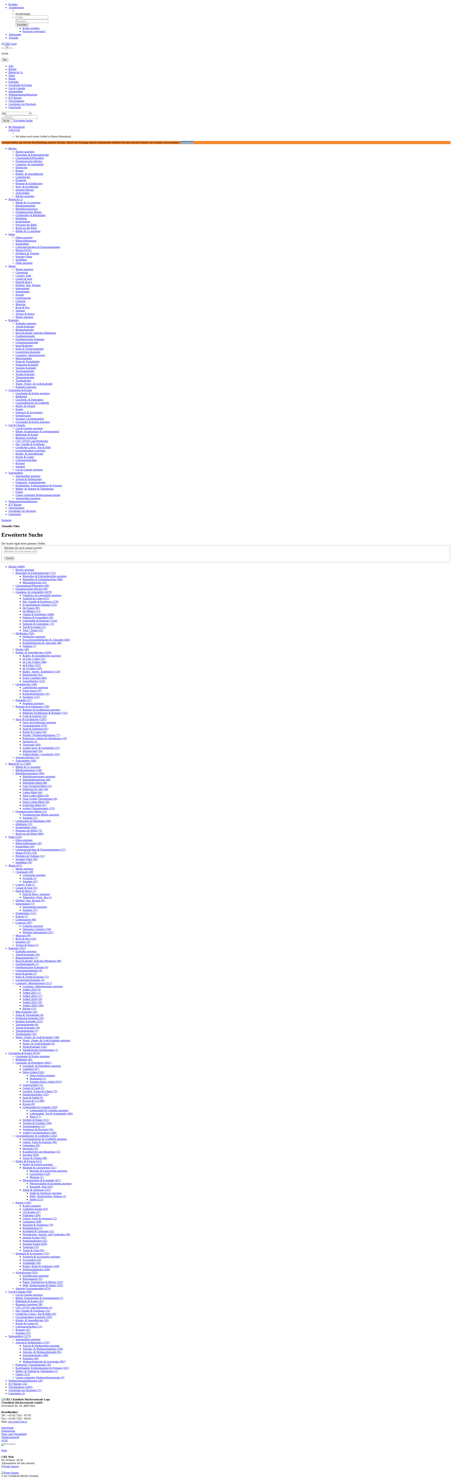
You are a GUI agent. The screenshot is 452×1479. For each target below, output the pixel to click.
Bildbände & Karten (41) (29, 1301)
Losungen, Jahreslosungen (30, 355)
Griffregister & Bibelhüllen (31, 215)
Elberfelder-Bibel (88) (35, 782)
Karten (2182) (23, 1202)
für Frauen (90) (31, 607)
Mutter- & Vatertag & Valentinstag (35, 488)
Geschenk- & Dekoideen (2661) (33, 1062)
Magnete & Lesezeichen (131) (39, 1167)
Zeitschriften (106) (26, 760)
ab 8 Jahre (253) (32, 665)
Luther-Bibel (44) (32, 792)
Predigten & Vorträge (27, 253)
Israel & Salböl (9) (33, 1097)
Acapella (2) (29, 878)
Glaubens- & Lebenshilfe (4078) (34, 592)
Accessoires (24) (32, 1259)
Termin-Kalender (25, 374)
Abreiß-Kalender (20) (28, 954)
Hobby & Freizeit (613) (29, 1161)
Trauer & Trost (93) (33, 1250)
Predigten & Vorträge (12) (30, 856)
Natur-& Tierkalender (28, 361)
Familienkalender (25, 336)
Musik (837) (15, 865)
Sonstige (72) (30, 817)
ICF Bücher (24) (17, 1383)
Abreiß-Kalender (25, 326)
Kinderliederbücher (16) (36, 693)
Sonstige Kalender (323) (29, 1021)
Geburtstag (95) (31, 1145)
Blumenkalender (25, 329)
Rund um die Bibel (26, 227)
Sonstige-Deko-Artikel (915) (46, 1081)
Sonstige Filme (24, 256)
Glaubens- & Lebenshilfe (30, 164)
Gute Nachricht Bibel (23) (37, 786)
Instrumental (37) (25, 903)
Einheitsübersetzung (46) (36, 779)
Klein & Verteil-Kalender (30, 348)
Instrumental (22, 288)
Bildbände (21, 396)
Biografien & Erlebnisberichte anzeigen (45, 576)
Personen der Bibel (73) (29, 830)
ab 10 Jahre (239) (32, 668)
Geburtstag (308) (32, 1221)
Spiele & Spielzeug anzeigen (46, 1193)
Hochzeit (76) (30, 1148)
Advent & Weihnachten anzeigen (41, 1345)
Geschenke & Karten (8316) (24, 1053)
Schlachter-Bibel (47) (34, 805)
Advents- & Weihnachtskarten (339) (43, 1348)
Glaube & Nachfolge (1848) (38, 614)
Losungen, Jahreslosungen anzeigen (43, 986)
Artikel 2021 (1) (32, 992)
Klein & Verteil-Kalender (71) (32, 976)
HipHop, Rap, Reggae (28, 285)
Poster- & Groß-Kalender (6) (39, 1043)
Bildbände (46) (24, 1059)
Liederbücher (23, 177)
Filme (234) (15, 836)
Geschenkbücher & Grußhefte (32, 402)
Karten (19, 409)
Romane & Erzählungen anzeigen (41, 709)
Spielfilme (21, 259)
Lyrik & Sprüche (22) (35, 716)
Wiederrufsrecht (10, 1437)
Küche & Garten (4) (27, 1323)
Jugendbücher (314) (34, 681)
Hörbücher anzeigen (34, 636)
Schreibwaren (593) (27, 1272)
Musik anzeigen (24, 269)
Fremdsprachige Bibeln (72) (31, 811)
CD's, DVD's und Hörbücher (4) (34, 1307)
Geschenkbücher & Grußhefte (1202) (36, 1135)
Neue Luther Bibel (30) (36, 795)
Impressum (7, 1427)
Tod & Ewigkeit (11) (34, 627)
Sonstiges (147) (31, 697)
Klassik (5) (22, 916)
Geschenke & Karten (20, 85)
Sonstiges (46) (30, 1358)
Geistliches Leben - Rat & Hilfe (33, 447)
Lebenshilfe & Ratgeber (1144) (40, 620)
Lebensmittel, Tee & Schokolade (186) (51, 1113)
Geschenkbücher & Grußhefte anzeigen (45, 1139)
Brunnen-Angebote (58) (29, 1304)
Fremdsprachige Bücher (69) (31, 588)
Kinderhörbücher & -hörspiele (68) (42, 642)
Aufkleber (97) (31, 1069)
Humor (19, 170)
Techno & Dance (25, 313)
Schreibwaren (23, 415)
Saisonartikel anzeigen (28, 476)
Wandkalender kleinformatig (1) (40, 1049)
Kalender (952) (16, 948)
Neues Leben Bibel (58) (36, 801)
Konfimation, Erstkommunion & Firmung (39, 485)
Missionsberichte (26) (35, 582)
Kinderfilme (22, 243)
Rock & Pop (22, 307)
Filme (11, 75)
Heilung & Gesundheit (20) (38, 617)
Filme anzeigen (24, 237)
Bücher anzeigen (25, 151)
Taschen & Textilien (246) (37, 1123)
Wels (4, 1450)
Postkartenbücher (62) (35, 1240)
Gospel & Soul (24, 278)
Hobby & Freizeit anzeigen (38, 1164)
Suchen (9, 558)
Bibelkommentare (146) (29, 770)
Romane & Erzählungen (29, 183)
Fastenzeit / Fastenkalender (31, 482)
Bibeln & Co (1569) (19, 763)
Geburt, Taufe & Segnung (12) (40, 1218)
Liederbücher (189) (26, 684)
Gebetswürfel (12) (33, 1084)
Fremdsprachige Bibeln (28, 212)
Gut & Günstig (16, 88)
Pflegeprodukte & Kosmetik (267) (42, 1180)
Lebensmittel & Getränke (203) (40, 1107)
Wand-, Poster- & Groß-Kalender (34, 383)
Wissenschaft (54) (32, 751)
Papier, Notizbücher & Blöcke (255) (43, 1282)
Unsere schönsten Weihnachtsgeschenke (38, 495)
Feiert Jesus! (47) (32, 690)
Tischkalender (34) (26, 1034)
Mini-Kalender (24, 358)
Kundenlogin (16, 7)
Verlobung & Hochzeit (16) (38, 1129)
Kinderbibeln (23, 221)
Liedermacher (23, 297)
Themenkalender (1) (27, 1030)
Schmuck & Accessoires (29, 412)
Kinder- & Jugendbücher (29, 173)
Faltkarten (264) (31, 1215)
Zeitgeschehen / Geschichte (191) (41, 754)
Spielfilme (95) (24, 862)
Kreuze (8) (29, 1104)
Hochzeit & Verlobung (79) (38, 1224)
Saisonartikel (15, 91)
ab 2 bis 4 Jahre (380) (35, 662)
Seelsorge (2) (30, 741)
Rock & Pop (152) (26, 938)
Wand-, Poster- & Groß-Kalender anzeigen (46, 1040)
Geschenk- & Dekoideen (29, 399)
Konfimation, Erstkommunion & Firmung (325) (42, 1367)
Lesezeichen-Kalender (28, 351)
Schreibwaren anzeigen (36, 1275)
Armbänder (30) (32, 1263)
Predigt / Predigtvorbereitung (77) (41, 735)
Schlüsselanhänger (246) (36, 1269)
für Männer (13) (31, 611)
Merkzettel (14, 34)
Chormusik (22, 272)
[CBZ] (9, 43)
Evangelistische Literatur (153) (40, 604)
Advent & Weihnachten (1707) (33, 1342)
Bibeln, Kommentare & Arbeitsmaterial (37, 431)
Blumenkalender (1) (27, 957)
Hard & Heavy (24, 282)
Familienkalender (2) (27, 964)
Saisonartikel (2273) (19, 1336)
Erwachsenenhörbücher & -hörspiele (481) (46, 639)
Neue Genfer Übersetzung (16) (40, 798)
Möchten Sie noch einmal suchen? (23, 547)
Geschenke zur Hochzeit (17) (24, 1390)
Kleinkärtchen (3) (32, 1228)
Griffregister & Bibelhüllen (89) (33, 821)
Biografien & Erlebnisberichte (32, 154)
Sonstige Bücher (25, 189)
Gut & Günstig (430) (20, 1291)
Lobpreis (20, 301)
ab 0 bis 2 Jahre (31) (34, 658)
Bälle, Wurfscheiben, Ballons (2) (48, 1196)
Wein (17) (35, 1116)
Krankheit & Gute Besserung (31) (41, 1151)
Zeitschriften (22, 193)
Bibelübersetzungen (27, 208)
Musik (12, 78)
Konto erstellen (31, 28)
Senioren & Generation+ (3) (38, 623)
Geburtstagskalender (27, 342)
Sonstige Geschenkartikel (30, 418)
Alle (10, 65)
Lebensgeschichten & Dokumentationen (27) (41, 849)
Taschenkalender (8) (27, 1024)
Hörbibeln (21, 218)
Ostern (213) (23, 1374)
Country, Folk (23, 275)
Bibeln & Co (15, 72)
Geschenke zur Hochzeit (22, 104)
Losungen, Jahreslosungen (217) (34, 983)
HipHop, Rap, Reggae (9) (30, 900)
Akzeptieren (187, 142)
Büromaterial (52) (32, 1278)
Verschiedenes (16, 100)
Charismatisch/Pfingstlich (30, 158)
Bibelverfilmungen (26, 240)
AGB (4, 1440)
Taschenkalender (25, 371)
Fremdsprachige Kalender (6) (32, 967)
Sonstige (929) (31, 1154)
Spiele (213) (36, 1199)
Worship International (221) (38, 932)
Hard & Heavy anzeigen (36, 894)
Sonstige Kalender (26, 367)
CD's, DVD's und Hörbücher (32, 441)
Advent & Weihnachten (29, 479)
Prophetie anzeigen (33, 703)
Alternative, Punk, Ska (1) (37, 897)
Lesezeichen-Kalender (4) (30, 980)
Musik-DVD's (23, 250)
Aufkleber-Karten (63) (35, 1208)
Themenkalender (25, 377)
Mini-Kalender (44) (26, 1011)
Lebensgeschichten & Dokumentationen (38, 247)
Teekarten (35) (31, 1247)
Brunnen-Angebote (26, 437)
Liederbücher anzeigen (35, 687)
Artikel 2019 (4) (32, 989)
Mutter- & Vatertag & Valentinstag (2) (37, 1371)
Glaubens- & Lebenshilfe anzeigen (42, 595)
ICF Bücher (15, 97)
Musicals (20, 304)
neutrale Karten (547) (34, 1237)
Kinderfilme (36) (25, 846)
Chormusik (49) (24, 871)
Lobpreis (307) (24, 922)
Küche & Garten (25, 456)
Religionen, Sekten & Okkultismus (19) (45, 738)
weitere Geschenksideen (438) (39, 1132)
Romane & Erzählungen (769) (32, 706)
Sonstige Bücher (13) (27, 757)
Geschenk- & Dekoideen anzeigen (42, 1065)
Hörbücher (22, 167)
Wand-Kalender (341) (35, 1046)
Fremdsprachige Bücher (29, 161)
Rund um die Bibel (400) (29, 833)
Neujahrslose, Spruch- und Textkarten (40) (46, 1234)
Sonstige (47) (30, 881)
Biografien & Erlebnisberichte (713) (36, 572)
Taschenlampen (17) (34, 1126)
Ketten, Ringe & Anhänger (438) (41, 1266)
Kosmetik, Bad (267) (41, 1186)
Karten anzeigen (32, 1205)
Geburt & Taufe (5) (33, 1088)
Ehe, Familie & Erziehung (30, 444)
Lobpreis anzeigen (33, 925)
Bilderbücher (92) (32, 674)
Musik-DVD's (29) (26, 852)
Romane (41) (23, 1329)
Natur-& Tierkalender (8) (29, 1015)
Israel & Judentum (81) (35, 728)
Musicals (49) (23, 935)
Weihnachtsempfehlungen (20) (25, 1380)
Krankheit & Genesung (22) (38, 1231)
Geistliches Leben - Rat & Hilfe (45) (36, 1313)
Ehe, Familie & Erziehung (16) (33, 1310)
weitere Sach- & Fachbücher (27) (41, 747)
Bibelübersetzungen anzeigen (39, 776)
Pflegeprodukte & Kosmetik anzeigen (51, 1183)
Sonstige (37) (30, 910)
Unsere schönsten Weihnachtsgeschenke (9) (40, 1377)
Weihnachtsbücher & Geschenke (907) (44, 1361)
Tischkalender (23, 380)
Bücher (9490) (16, 566)
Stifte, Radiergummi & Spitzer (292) (43, 1285)
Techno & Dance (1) (27, 945)
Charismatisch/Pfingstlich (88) (32, 585)
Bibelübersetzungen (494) (30, 773)
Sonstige (20, 310)
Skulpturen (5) (38, 1078)
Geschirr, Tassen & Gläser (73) (40, 1091)
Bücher (12, 69)
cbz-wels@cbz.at (17, 1421)
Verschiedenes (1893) (20, 1387)
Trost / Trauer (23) (33, 630)
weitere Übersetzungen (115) (39, 808)
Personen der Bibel (26, 224)
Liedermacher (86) (26, 919)
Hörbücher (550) (25, 633)
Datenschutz (8, 1430)
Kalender (13, 81)
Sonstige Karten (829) (35, 1243)
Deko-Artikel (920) (33, 1072)
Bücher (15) (29, 1008)
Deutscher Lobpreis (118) (37, 929)
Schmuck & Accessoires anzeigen (41, 1256)
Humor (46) (22, 649)
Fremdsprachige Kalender (30, 339)
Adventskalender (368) (35, 1355)
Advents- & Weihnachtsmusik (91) (42, 1352)
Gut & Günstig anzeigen (29, 428)
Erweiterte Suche (23, 120)
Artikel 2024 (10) (32, 999)
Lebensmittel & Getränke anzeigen (49, 1110)
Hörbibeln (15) (24, 824)
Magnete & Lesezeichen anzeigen (48, 1170)
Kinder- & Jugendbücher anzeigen (42, 655)
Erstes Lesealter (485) (35, 677)
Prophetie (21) (23, 700)
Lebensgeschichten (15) (29, 1326)
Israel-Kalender (24, 345)
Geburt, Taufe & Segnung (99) (40, 1142)
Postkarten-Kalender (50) (30, 1018)
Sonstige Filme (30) (26, 859)
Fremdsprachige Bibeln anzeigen (41, 814)
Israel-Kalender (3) (26, 973)
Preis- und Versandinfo (14, 1434)
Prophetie (21, 180)
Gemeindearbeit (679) (35, 725)
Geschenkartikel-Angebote (30, 450)
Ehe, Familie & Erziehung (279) (40, 601)
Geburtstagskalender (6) (29, 970)
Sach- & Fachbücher (27, 186)
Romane (20, 463)
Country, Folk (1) (25, 884)
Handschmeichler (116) (36, 1094)
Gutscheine (14, 107)
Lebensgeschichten (26, 460)
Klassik (20, 294)
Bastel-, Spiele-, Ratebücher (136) (41, 671)
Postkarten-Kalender (27, 364)
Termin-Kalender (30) (28, 1027)
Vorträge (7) (29, 646)
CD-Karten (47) (31, 1212)
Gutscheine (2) (16, 1393)
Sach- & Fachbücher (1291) (31, 719)
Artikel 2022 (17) (32, 995)
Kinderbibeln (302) (26, 827)
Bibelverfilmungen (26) (29, 843)
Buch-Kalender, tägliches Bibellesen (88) (38, 960)
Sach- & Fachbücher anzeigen (39, 722)
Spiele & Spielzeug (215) (37, 1189)
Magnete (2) (36, 1177)
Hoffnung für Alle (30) (35, 789)
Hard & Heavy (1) (26, 890)
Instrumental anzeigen (35, 906)
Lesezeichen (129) (40, 1173)
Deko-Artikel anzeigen (42, 1075)
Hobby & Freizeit (25, 406)
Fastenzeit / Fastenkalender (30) (33, 1364)
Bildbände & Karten (27, 434)
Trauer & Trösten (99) (35, 1158)
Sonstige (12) (23, 941)
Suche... (7, 120)
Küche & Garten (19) (34, 731)
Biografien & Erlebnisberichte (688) (43, 579)
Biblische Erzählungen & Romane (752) (45, 712)
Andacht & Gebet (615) (36, 598)
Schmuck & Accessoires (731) (32, 1253)
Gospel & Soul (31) (26, 887)
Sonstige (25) (23, 1332)
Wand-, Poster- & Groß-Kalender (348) (37, 1037)
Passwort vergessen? (34, 31)
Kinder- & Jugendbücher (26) (32, 1320)
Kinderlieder (22, 291)
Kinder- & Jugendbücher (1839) (33, 652)
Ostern (19, 491)
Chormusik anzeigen (34, 875)
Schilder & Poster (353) (36, 1119)
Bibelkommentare (25, 205)
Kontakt (12, 4)
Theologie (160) (32, 744)
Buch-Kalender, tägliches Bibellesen (36, 332)
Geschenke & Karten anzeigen (33, 393)
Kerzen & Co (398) (33, 1100)
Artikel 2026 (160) (33, 1005)
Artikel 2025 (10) (32, 1002)
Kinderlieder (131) (26, 913)
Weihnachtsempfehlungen (22, 94)
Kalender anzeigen (26, 323)
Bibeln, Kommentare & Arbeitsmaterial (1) (39, 1298)
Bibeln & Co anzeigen (28, 202)
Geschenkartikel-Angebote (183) (34, 1317)
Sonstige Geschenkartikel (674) (33, 1288)
